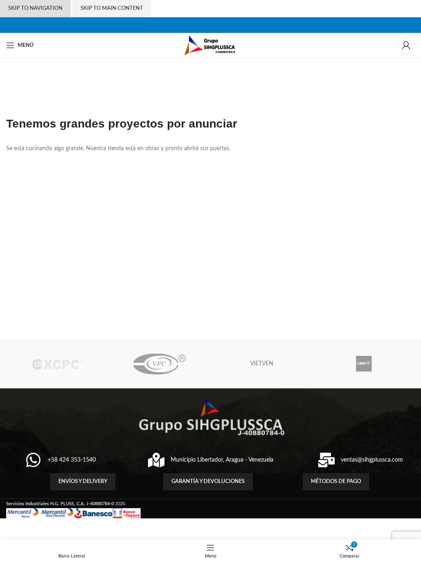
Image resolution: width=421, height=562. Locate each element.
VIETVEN (261, 364)
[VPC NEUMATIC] (159, 363)
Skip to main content (112, 8)
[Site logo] (210, 45)
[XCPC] (57, 363)
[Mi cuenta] (406, 45)
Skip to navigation (35, 8)
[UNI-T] (363, 363)
